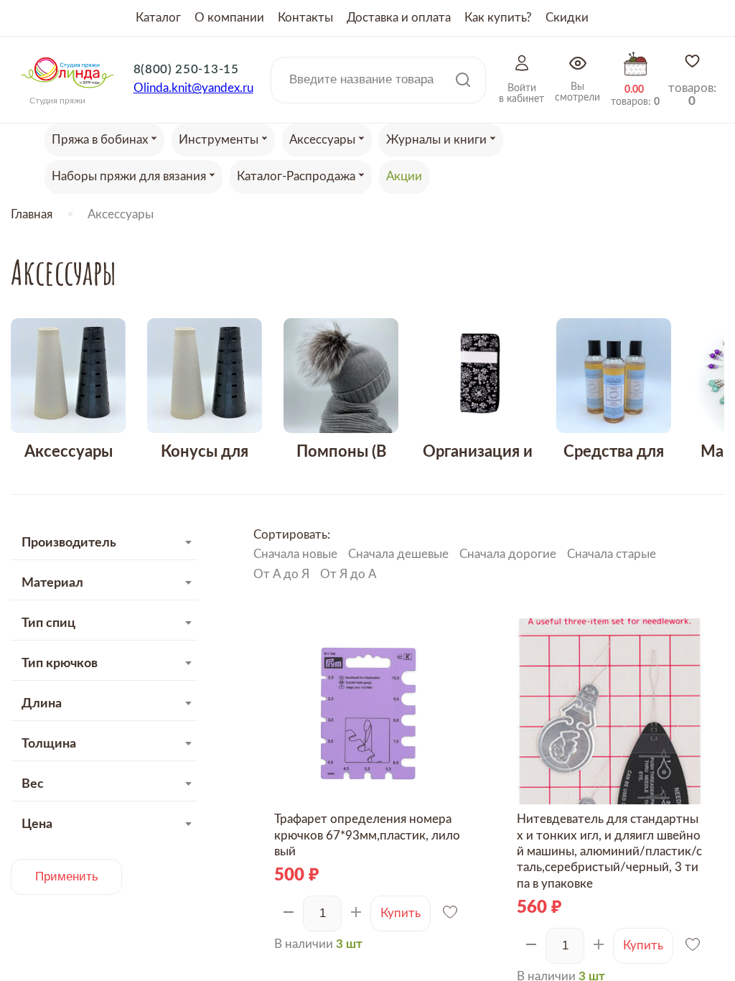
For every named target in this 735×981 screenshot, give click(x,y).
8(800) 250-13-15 (186, 69)
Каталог (158, 17)
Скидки (567, 17)
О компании (229, 17)
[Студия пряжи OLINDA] (67, 92)
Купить (400, 913)
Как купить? (498, 17)
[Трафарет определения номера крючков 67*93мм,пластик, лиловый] (367, 711)
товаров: (692, 94)
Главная (31, 214)
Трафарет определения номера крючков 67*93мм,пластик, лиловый (367, 835)
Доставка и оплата (399, 17)
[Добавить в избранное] (451, 913)
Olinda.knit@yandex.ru (193, 88)
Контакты (305, 17)
